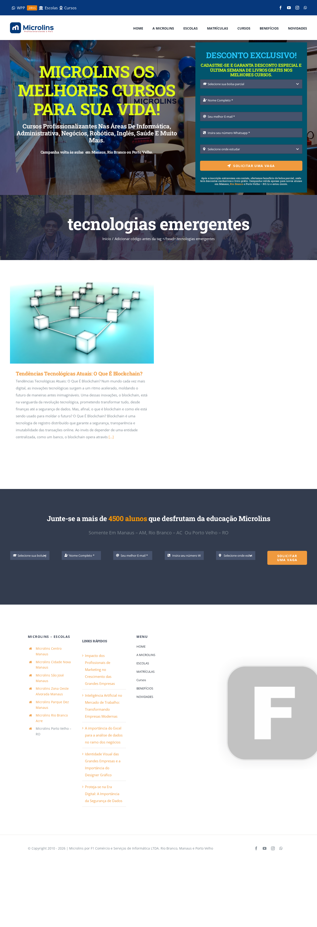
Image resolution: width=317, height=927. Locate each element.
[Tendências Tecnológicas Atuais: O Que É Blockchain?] (82, 322)
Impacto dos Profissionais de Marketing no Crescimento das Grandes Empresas (100, 669)
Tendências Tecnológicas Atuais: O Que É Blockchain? (75, 322)
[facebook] (280, 8)
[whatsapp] (305, 8)
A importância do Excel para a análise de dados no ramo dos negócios (104, 735)
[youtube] (289, 8)
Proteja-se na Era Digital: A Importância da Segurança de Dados (103, 793)
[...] (111, 437)
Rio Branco (236, 184)
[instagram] (297, 8)
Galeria (89, 322)
